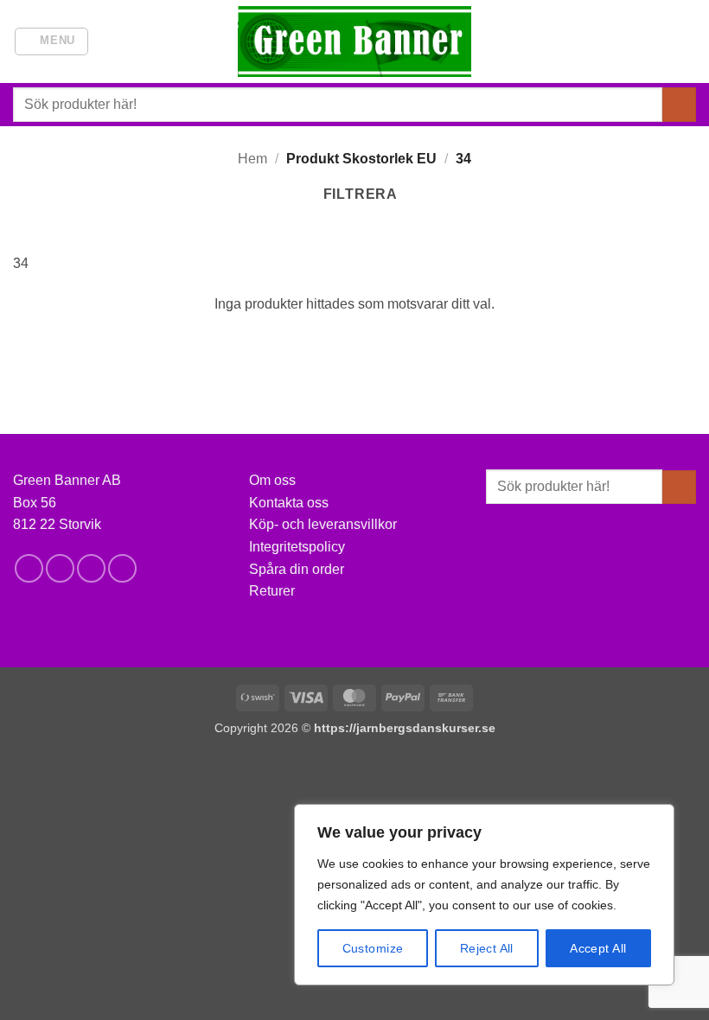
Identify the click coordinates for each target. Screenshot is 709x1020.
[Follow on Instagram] (60, 568)
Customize (373, 948)
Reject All (487, 948)
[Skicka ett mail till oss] (91, 568)
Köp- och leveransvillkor (323, 524)
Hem (252, 158)
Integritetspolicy (297, 546)
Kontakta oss (289, 502)
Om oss (272, 480)
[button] (52, 41)
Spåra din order (296, 569)
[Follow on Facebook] (29, 568)
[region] (484, 894)
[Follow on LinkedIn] (122, 568)
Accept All (598, 948)
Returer (272, 590)
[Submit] (679, 104)
